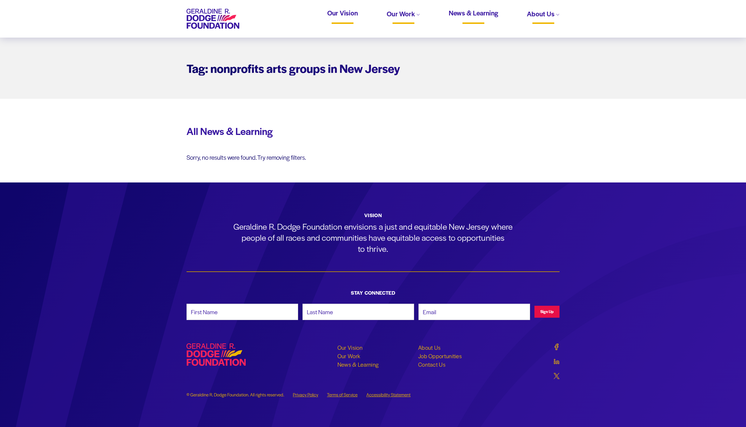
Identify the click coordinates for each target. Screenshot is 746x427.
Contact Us (432, 364)
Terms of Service (342, 394)
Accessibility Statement (388, 394)
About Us (541, 14)
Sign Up (547, 311)
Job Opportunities (440, 356)
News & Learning (473, 13)
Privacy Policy (305, 394)
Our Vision (342, 13)
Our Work (401, 14)
